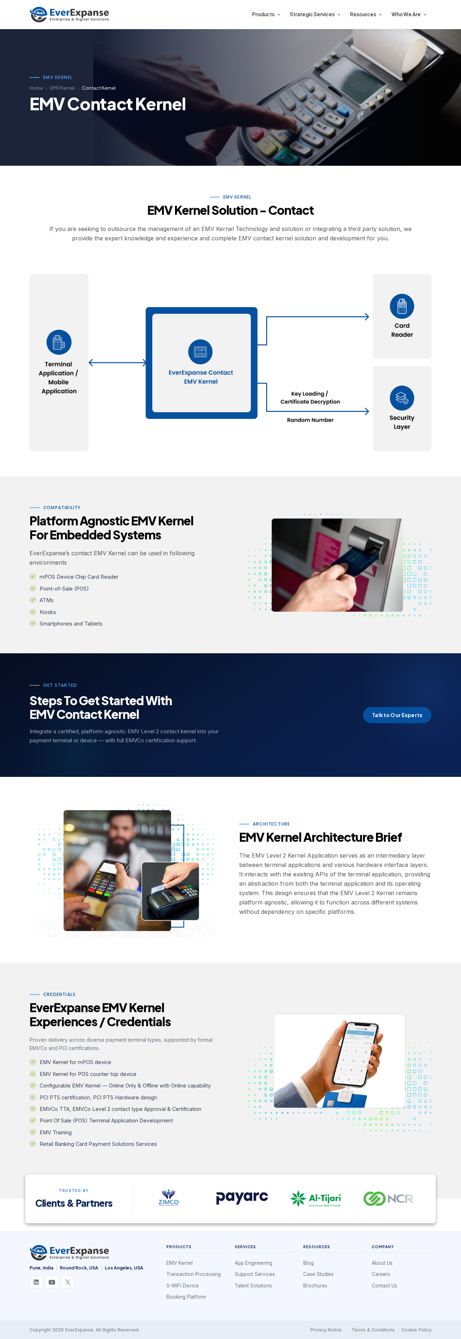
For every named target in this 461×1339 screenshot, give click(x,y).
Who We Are (406, 14)
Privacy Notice (326, 1330)
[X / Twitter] (67, 1282)
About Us (382, 1263)
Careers (381, 1274)
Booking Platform (186, 1297)
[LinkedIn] (36, 1282)
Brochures (315, 1286)
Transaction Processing (193, 1274)
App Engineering (253, 1263)
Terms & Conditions (373, 1330)
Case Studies (318, 1274)
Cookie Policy (416, 1330)
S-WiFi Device (182, 1286)
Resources (363, 14)
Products (263, 14)
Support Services (255, 1274)
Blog (308, 1263)
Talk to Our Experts (397, 715)
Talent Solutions (253, 1286)
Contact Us (384, 1286)
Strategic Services (312, 14)
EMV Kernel (62, 88)
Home (36, 88)
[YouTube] (51, 1282)
